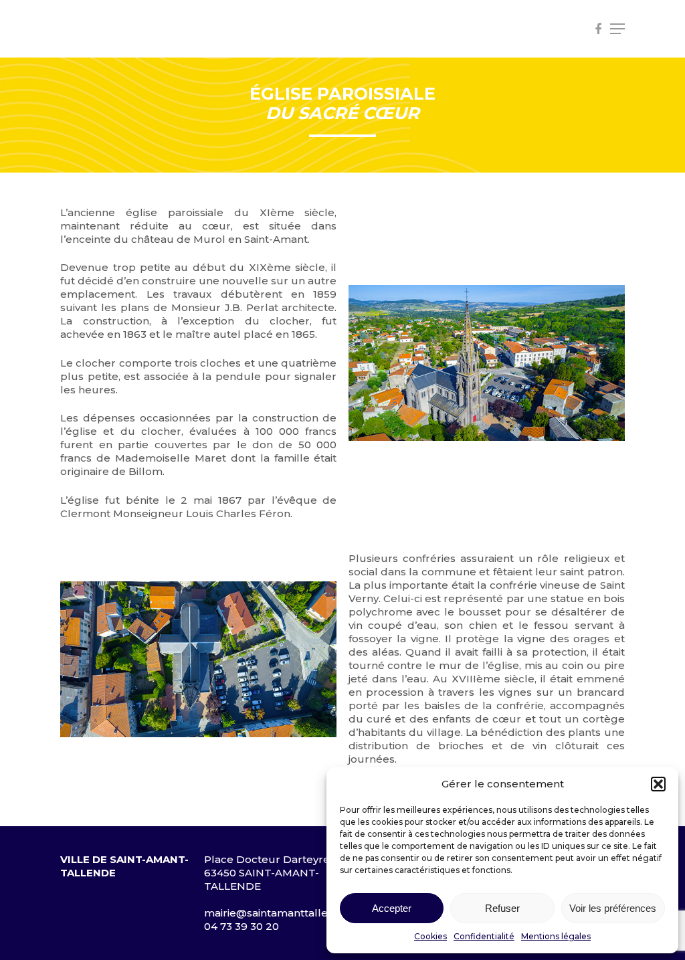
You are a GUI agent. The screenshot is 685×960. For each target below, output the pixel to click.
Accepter (391, 908)
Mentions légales (556, 936)
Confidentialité (484, 936)
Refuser (502, 908)
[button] (658, 784)
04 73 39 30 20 (241, 926)
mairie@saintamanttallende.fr (281, 912)
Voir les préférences (612, 908)
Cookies (430, 936)
